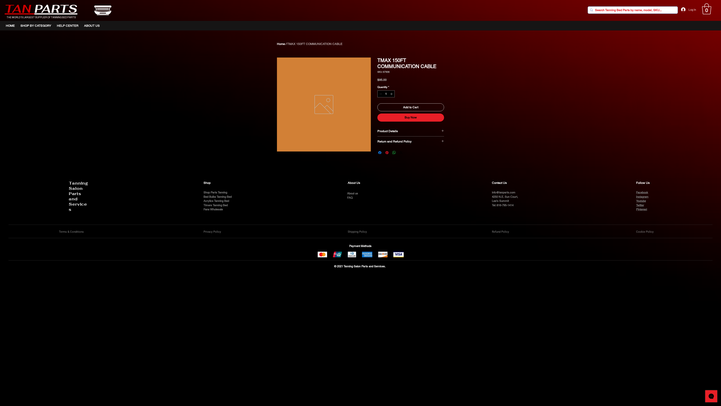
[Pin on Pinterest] (387, 152)
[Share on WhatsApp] (394, 152)
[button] (706, 8)
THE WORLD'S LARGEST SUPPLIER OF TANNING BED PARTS (41, 17)
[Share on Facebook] (380, 152)
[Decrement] (380, 94)
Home (281, 44)
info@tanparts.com (503, 192)
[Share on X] (401, 152)
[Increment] (391, 94)
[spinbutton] (386, 94)
